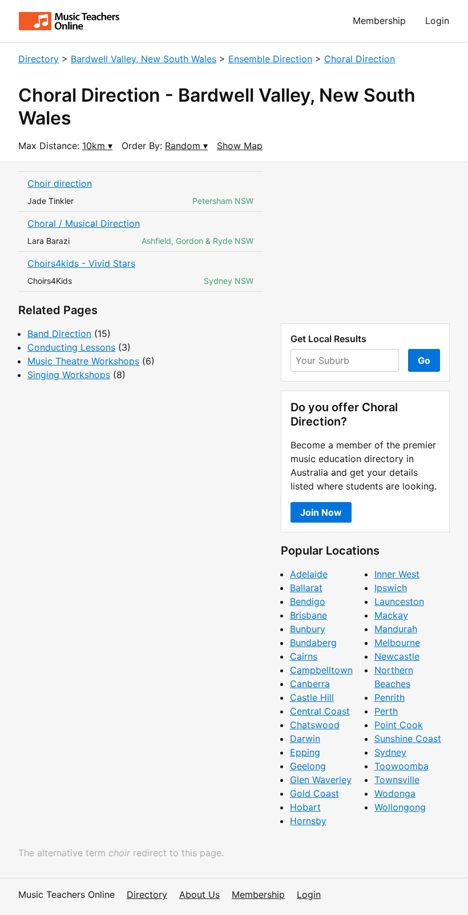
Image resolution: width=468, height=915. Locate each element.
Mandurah (395, 629)
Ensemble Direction (270, 59)
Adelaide (309, 574)
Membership (379, 20)
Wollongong (400, 807)
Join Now (321, 512)
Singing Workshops (68, 374)
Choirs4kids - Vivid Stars (81, 263)
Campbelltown (321, 670)
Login (437, 20)
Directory (38, 59)
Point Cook (398, 725)
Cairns (303, 656)
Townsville (396, 779)
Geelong (308, 766)
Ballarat (306, 587)
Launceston (399, 601)
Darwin (305, 738)
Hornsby (308, 820)
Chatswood (315, 725)
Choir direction (59, 183)
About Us (199, 894)
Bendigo (307, 601)
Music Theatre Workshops (83, 361)
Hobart (305, 807)
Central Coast (320, 711)
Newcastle (396, 656)
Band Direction (59, 333)
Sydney (390, 752)
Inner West (396, 574)
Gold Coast (314, 793)
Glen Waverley (321, 779)
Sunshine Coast (407, 738)
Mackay (391, 615)
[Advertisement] (365, 242)
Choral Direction (359, 59)
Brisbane (308, 615)
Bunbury (307, 629)
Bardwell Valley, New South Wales (143, 59)
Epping (305, 752)
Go (424, 360)
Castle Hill (312, 697)
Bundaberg (313, 642)
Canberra (310, 683)
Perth (386, 711)
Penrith (389, 697)
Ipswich (390, 587)
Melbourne (397, 642)
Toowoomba (401, 766)
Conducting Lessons (71, 347)
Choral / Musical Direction (83, 223)
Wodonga (394, 793)
